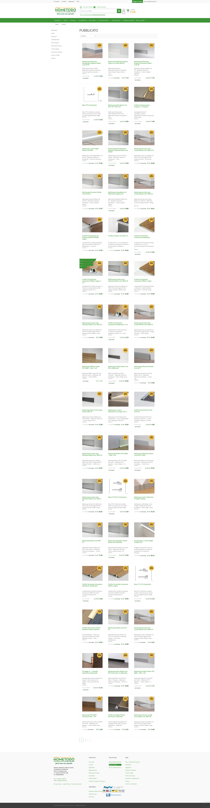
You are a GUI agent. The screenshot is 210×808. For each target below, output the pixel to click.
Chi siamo (56, 1)
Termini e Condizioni (131, 784)
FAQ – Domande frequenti (132, 762)
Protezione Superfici (128, 20)
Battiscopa (57, 20)
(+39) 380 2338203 (88, 7)
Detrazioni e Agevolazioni (132, 778)
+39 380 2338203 (61, 779)
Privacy (127, 781)
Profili (65, 20)
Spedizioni (128, 765)
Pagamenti (71, 1)
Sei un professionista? (150, 1)
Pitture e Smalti (140, 20)
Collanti (53, 58)
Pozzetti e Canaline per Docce (97, 781)
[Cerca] (119, 11)
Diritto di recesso (130, 776)
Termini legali (129, 773)
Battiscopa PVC (93, 770)
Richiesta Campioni (130, 770)
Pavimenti (73, 20)
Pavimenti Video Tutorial (95, 791)
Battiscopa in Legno (94, 773)
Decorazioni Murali (103, 20)
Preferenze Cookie (76, 784)
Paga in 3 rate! (137, 1)
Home (56, 24)
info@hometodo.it (101, 7)
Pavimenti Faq (92, 794)
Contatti (64, 1)
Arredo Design (116, 20)
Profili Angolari (93, 778)
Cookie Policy (66, 784)
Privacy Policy (58, 784)
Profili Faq (91, 797)
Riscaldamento (83, 20)
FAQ (78, 1)
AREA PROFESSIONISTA (115, 762)
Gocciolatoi (92, 776)
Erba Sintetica (92, 20)
